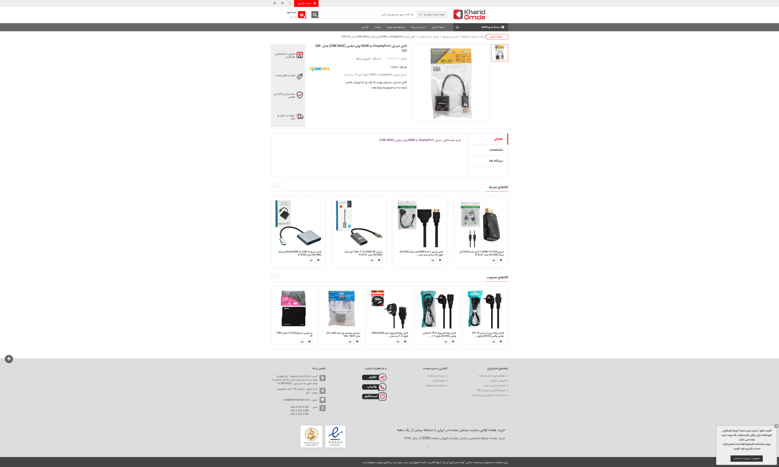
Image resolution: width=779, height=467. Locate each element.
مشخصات (496, 150)
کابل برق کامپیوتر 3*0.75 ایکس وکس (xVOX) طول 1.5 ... (439, 335)
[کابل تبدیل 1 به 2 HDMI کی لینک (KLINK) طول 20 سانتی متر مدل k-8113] (420, 222)
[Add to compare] (311, 260)
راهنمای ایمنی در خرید (494, 385)
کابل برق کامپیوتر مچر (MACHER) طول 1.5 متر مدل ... (390, 335)
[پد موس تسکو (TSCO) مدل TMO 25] (293, 308)
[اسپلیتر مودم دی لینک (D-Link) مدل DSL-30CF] (341, 308)
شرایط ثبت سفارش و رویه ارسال (489, 395)
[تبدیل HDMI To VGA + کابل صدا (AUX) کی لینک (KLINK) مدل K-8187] (481, 222)
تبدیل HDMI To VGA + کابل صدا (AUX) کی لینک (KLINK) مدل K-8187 (481, 253)
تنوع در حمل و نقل (286, 117)
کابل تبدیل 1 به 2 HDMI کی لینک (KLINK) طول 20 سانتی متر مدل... (421, 253)
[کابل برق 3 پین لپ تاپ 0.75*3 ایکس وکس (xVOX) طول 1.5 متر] (485, 308)
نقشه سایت (438, 380)
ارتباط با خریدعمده (435, 385)
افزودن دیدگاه (363, 58)
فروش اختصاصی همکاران (285, 55)
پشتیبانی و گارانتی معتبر (284, 95)
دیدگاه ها (496, 161)
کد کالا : (403, 67)
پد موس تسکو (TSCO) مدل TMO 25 (294, 335)
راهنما (378, 27)
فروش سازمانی (498, 380)
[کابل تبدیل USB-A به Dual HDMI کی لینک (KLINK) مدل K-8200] (298, 222)
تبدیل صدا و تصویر (429, 36)
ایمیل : (300, 400)
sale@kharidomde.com (297, 400)
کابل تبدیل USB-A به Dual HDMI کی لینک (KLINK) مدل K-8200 (299, 253)
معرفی (498, 139)
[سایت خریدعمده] (469, 14)
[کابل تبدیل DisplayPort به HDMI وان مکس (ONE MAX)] (499, 52)
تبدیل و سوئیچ (451, 36)
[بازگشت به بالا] (9, 359)
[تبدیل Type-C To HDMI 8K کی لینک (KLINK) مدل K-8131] (359, 222)
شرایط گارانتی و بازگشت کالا (491, 390)
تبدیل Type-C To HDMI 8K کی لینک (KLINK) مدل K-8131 (363, 253)
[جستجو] (314, 14)
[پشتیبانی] (282, 3)
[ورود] (275, 3)
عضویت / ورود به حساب (747, 458)
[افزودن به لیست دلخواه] (318, 260)
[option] (499, 52)
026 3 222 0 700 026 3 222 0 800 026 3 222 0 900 (300, 411)
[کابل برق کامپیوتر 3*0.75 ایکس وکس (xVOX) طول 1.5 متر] (437, 308)
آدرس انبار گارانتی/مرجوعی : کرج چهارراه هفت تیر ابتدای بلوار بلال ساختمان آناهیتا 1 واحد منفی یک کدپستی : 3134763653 (294, 380)
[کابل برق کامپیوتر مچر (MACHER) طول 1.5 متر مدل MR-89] (389, 308)
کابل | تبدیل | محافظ (473, 36)
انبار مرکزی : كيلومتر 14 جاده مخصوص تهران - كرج (297, 390)
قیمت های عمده (285, 75)
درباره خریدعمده (436, 375)
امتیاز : (403, 59)
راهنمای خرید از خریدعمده (492, 375)
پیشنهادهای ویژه (396, 27)
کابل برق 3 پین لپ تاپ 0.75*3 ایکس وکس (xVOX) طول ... (488, 335)
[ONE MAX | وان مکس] (319, 68)
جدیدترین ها (418, 27)
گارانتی (365, 27)
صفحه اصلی (438, 27)
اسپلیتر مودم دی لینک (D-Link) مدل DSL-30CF (343, 335)
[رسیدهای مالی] (290, 3)
